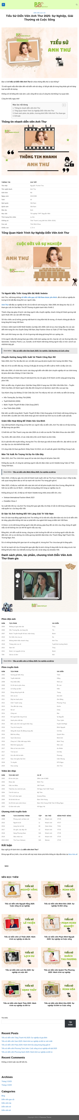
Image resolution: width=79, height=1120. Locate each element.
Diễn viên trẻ (6, 1110)
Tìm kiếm (5, 1018)
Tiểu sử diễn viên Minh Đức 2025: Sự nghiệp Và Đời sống (59, 905)
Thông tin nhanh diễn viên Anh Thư (27, 108)
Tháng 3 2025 (7, 1081)
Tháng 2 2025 (7, 1085)
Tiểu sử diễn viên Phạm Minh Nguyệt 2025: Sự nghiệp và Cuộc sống (59, 938)
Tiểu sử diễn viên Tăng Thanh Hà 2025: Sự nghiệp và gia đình (24, 1038)
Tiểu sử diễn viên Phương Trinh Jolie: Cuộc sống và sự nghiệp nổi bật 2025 (29, 1048)
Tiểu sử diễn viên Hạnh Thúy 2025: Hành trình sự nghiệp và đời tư (19, 1004)
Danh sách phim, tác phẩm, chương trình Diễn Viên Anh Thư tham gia (39, 113)
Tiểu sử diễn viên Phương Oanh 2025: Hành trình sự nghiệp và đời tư (27, 1052)
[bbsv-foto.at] (39, 4)
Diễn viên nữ (6, 1107)
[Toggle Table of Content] (63, 105)
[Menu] (3, 4)
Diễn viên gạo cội (39, 12)
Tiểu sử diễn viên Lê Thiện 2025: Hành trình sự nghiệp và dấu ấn (19, 938)
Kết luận (17, 116)
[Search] (76, 5)
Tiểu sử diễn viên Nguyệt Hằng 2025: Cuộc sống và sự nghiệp (20, 905)
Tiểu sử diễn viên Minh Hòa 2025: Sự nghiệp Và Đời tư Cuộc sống (59, 1004)
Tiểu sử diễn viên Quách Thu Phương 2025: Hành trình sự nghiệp (59, 971)
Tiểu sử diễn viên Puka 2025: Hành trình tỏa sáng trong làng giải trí (26, 1045)
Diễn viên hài (6, 1103)
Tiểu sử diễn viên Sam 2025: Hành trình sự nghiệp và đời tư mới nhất (27, 1041)
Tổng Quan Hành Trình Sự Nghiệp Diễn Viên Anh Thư (34, 111)
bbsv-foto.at (73, 854)
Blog (3, 1096)
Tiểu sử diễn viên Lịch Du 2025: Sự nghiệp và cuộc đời (19, 971)
